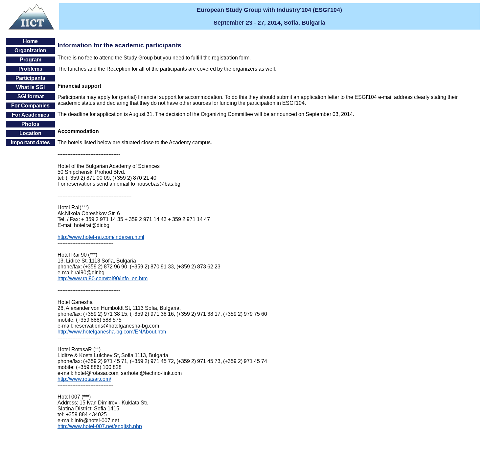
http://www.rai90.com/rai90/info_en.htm (103, 278)
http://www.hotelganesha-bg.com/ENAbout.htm (112, 331)
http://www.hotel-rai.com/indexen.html (101, 237)
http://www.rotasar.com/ (84, 379)
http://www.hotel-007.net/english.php (100, 426)
